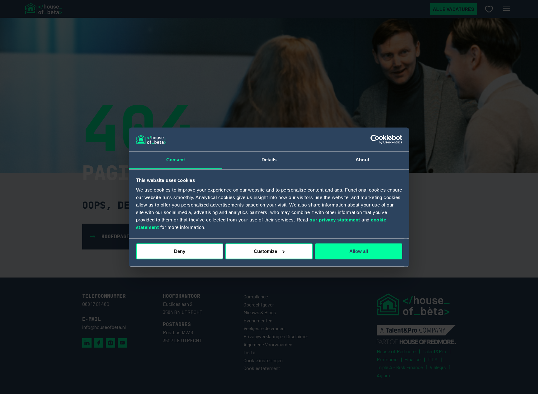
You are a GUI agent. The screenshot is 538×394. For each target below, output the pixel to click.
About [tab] (362, 160)
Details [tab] (269, 160)
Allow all (358, 251)
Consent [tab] (175, 160)
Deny (179, 251)
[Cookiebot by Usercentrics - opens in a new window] (375, 139)
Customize (265, 251)
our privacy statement (334, 220)
